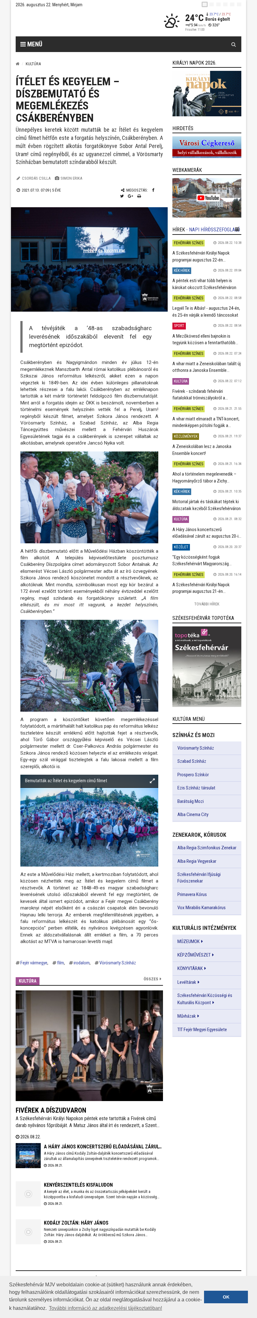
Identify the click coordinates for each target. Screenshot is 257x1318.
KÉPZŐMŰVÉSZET (194, 955)
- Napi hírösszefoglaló (213, 230)
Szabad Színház (191, 761)
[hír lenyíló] (237, 229)
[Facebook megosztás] (153, 190)
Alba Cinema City (192, 814)
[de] (225, 4)
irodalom (82, 963)
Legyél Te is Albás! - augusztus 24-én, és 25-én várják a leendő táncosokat (206, 311)
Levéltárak (186, 982)
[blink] (239, 4)
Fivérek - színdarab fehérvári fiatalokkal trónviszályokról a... (200, 394)
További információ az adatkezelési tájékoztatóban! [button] (105, 1308)
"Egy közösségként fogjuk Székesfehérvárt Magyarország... (202, 560)
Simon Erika (71, 178)
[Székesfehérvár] (73, 22)
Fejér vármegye (33, 963)
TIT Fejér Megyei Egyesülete (202, 1029)
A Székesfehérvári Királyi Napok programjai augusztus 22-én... (201, 256)
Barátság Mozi (190, 801)
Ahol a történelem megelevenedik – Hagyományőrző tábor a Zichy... (204, 477)
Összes (151, 979)
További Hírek (206, 604)
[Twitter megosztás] (122, 196)
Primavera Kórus (192, 894)
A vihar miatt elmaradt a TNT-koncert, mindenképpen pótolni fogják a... (205, 422)
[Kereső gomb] (233, 44)
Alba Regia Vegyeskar (196, 861)
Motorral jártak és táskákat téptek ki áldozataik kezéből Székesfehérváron (206, 505)
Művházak (186, 1016)
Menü (34, 44)
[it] (232, 4)
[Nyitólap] (17, 63)
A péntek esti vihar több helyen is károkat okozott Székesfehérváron (204, 284)
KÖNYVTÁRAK (190, 968)
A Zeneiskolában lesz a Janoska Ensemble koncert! (201, 450)
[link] (206, 93)
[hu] (204, 4)
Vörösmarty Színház (117, 963)
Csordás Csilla (36, 178)
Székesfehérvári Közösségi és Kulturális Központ (204, 999)
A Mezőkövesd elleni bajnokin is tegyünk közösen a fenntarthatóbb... (205, 339)
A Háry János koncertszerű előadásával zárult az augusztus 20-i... (206, 533)
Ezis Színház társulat (196, 788)
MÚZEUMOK (188, 941)
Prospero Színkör (193, 775)
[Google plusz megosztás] (130, 196)
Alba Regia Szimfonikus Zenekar (206, 848)
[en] (211, 4)
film (60, 963)
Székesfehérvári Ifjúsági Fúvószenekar (199, 878)
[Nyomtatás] (139, 196)
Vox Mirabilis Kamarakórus (201, 907)
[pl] (218, 4)
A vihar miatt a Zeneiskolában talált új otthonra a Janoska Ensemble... (206, 367)
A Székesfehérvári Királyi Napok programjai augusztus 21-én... (201, 588)
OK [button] (226, 1297)
